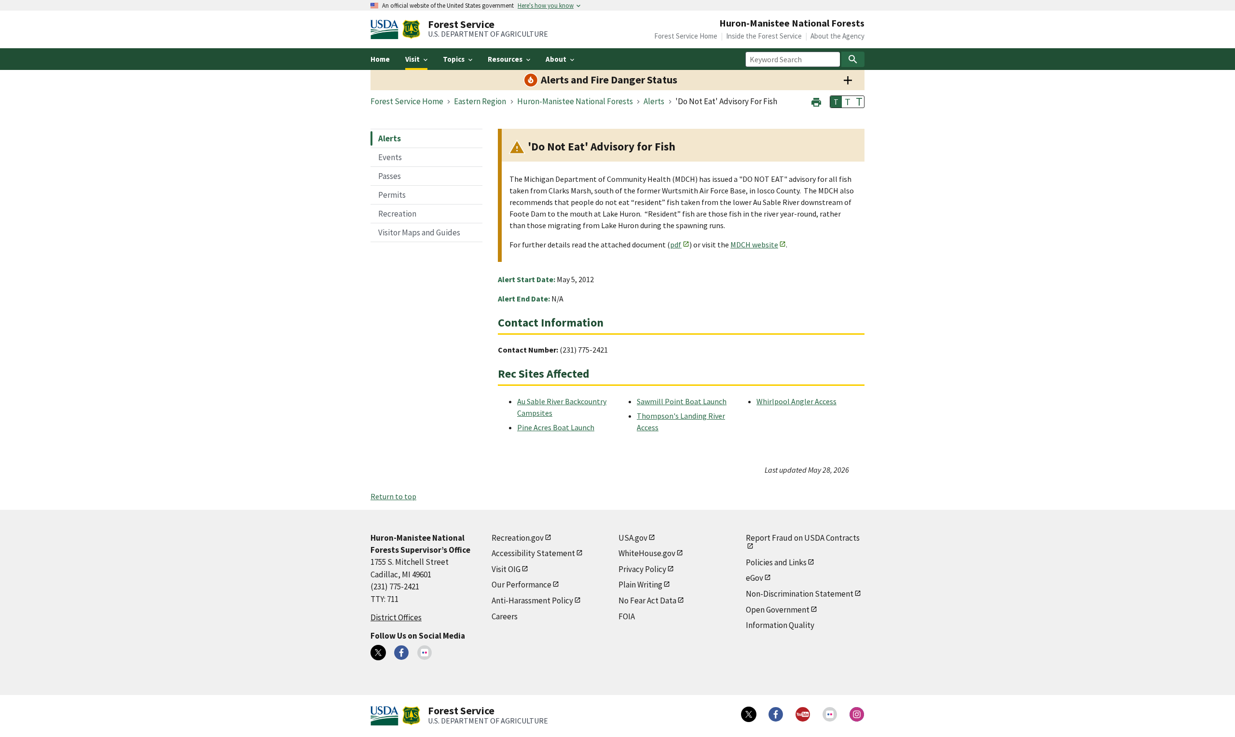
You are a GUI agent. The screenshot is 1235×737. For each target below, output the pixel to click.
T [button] (836, 102)
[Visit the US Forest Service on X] (748, 714)
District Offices (396, 617)
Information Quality (780, 625)
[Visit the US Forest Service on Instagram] (856, 714)
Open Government (778, 609)
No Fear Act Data (647, 600)
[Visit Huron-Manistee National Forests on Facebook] (401, 652)
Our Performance (521, 584)
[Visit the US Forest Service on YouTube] (802, 714)
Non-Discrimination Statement (799, 593)
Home (380, 59)
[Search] (852, 59)
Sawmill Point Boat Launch (682, 401)
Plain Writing (640, 584)
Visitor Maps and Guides (419, 232)
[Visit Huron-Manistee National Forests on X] (378, 652)
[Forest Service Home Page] (411, 29)
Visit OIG (506, 569)
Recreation (397, 213)
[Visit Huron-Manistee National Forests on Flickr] (424, 652)
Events (390, 157)
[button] (816, 101)
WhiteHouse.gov (646, 553)
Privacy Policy (642, 569)
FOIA (626, 616)
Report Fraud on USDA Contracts (803, 537)
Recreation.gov (518, 537)
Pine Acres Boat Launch (555, 427)
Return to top (393, 496)
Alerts (389, 138)
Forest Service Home (685, 36)
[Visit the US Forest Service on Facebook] (775, 714)
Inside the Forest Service (764, 36)
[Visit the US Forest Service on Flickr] (829, 714)
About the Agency (837, 36)
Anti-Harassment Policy (532, 600)
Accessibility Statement (533, 553)
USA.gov (632, 537)
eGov (754, 578)
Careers (505, 616)
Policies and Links (776, 562)
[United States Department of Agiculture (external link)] (386, 29)
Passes (389, 176)
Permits (392, 195)
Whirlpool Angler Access (796, 401)
